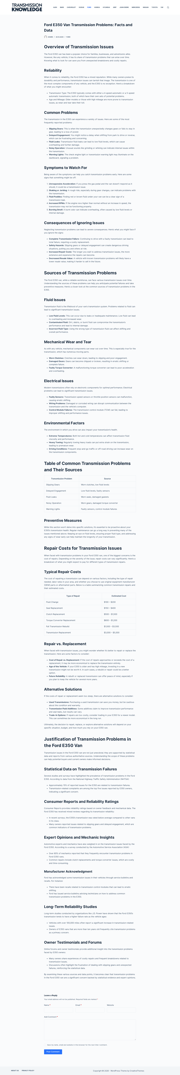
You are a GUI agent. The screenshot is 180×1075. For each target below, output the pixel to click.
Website (110, 1005)
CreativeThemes (137, 1071)
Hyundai (106, 7)
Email (79, 1005)
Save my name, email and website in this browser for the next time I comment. (77, 1045)
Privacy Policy (28, 1070)
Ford (89, 7)
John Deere (124, 7)
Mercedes (136, 7)
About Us (15, 1070)
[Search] (168, 7)
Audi (55, 7)
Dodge (81, 7)
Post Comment (53, 1051)
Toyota (155, 7)
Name (47, 1005)
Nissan (146, 7)
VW (162, 7)
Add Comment (51, 1017)
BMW (62, 7)
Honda (97, 7)
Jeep (114, 7)
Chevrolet (71, 7)
